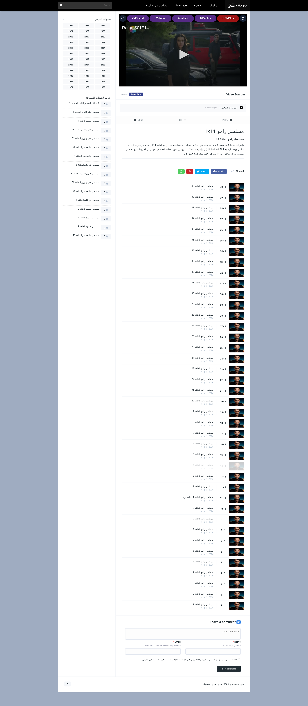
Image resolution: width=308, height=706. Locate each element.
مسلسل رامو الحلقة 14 (202, 465)
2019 (86, 37)
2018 (70, 37)
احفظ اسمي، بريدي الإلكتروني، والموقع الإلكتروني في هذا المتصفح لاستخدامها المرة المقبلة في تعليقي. (189, 659)
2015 (70, 42)
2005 (102, 65)
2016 (86, 42)
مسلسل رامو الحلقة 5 (203, 561)
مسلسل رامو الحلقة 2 (203, 593)
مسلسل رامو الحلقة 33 (202, 261)
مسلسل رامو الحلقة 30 (202, 293)
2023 (102, 31)
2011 (102, 53)
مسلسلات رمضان (157, 5)
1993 (102, 81)
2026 (102, 25)
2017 (102, 42)
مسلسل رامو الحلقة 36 (202, 229)
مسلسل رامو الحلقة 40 (202, 186)
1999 (70, 70)
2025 (86, 25)
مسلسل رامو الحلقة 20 (202, 400)
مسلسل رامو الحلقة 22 (202, 379)
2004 (86, 65)
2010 (86, 53)
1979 (102, 87)
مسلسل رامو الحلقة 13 (202, 475)
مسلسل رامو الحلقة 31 (202, 282)
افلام (198, 5)
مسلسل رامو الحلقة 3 (203, 583)
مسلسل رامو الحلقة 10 (202, 508)
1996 (86, 76)
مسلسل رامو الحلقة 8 (203, 529)
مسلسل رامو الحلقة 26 (202, 336)
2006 (70, 59)
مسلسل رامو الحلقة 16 (202, 443)
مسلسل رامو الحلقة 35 (202, 239)
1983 (70, 81)
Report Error (136, 94)
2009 (70, 53)
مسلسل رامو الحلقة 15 (202, 454)
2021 (70, 31)
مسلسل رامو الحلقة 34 (202, 250)
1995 (70, 76)
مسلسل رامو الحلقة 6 (203, 551)
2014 (102, 48)
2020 (102, 37)
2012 (70, 48)
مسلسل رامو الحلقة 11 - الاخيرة (198, 497)
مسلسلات (213, 5)
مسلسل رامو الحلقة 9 (203, 518)
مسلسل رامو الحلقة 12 (202, 486)
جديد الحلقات (181, 5)
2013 (86, 48)
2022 (86, 31)
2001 (102, 70)
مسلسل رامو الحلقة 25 (202, 347)
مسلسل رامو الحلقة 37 (202, 218)
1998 (102, 76)
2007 (86, 59)
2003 (70, 65)
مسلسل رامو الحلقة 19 (202, 411)
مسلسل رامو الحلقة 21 (202, 390)
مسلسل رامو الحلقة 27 (202, 325)
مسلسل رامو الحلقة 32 (202, 272)
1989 (86, 81)
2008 (102, 59)
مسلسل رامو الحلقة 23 (202, 368)
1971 (70, 87)
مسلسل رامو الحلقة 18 (202, 422)
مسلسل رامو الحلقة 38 (202, 207)
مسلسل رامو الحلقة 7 (203, 540)
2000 (86, 70)
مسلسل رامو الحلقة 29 (202, 304)
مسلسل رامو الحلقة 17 (202, 433)
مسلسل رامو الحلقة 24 (202, 357)
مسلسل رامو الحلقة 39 (202, 197)
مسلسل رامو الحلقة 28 (202, 315)
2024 (70, 25)
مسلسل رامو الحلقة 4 (203, 572)
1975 (86, 87)
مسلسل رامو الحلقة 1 (203, 604)
